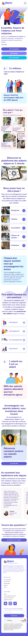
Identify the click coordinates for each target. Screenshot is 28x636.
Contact (5, 587)
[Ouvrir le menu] (25, 3)
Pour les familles (7, 581)
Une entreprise (14, 49)
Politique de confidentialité (9, 597)
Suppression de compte (8, 599)
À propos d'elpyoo (7, 583)
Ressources (6, 585)
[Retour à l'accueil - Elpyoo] (6, 3)
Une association (14, 58)
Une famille (14, 53)
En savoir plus (14, 463)
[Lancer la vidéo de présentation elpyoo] (14, 173)
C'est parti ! (14, 615)
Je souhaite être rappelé (14, 540)
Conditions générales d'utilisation (10, 595)
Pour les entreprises (7, 579)
